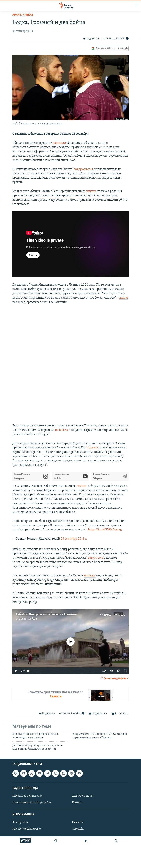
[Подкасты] (71, 773)
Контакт (77, 802)
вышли (91, 191)
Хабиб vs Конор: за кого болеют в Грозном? (46, 614)
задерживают (84, 169)
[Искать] (116, 840)
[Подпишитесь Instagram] (55, 773)
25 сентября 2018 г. (74, 538)
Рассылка (78, 822)
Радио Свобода (28, 618)
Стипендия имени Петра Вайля (31, 802)
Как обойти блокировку (26, 828)
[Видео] (86, 840)
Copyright (78, 828)
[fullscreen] (125, 670)
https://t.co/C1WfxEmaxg (105, 529)
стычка (82, 486)
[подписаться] (79, 773)
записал (89, 575)
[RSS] (63, 773)
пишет (123, 297)
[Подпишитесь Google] (15, 773)
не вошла (61, 430)
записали (60, 143)
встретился (96, 557)
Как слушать (20, 822)
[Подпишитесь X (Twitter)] (31, 773)
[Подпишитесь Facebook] (23, 773)
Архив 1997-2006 (82, 796)
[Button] (91, 38)
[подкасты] (56, 840)
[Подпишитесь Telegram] (47, 773)
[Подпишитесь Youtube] (39, 773)
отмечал (93, 447)
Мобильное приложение (27, 796)
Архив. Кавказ (22, 15)
